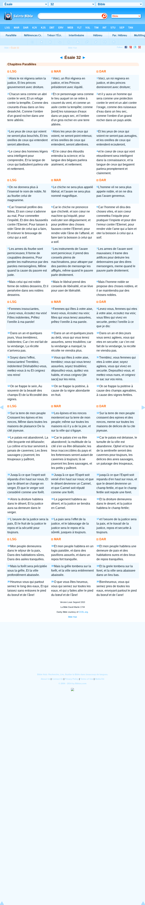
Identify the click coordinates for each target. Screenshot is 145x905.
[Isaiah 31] (4, 416)
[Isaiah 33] (140, 416)
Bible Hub (72, 617)
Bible (6, 48)
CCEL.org (83, 612)
